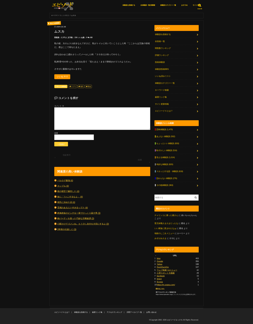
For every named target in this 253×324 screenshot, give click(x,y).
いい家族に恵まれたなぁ (165, 228)
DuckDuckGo (163, 267)
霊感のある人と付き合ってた (72, 207)
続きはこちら (160, 288)
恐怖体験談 (164, 129)
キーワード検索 (162, 90)
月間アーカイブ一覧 (134, 312)
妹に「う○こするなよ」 (70, 196)
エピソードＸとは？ (164, 111)
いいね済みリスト (163, 76)
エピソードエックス (175, 320)
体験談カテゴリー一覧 (168, 5)
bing (158, 258)
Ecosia (160, 282)
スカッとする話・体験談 (169, 171)
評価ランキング (162, 55)
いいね (62, 76)
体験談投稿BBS (162, 69)
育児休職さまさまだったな (166, 223)
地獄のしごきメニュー (164, 233)
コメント (59, 106)
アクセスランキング (114, 312)
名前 (56, 133)
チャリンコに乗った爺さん (166, 215)
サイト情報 (197, 5)
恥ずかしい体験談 (166, 150)
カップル (63, 186)
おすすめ (184, 5)
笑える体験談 (62, 86)
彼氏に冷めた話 (66, 202)
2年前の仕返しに (66, 229)
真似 (89, 86)
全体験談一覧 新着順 (147, 5)
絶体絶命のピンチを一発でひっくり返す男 (78, 213)
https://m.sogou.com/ (166, 285)
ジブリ (73, 86)
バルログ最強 (65, 180)
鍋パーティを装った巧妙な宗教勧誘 (75, 218)
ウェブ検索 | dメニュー (167, 270)
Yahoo (159, 264)
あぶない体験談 (165, 136)
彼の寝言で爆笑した (68, 191)
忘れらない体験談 (166, 178)
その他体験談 (164, 185)
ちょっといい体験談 (167, 143)
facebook (161, 276)
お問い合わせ (151, 312)
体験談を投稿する (129, 5)
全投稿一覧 (160, 41)
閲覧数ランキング (163, 48)
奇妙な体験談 (164, 164)
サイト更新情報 (162, 104)
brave (159, 279)
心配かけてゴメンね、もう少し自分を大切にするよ (83, 224)
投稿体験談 (160, 62)
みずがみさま (160, 238)
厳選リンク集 (161, 97)
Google (160, 261)
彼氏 (82, 86)
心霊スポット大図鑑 (166, 273)
